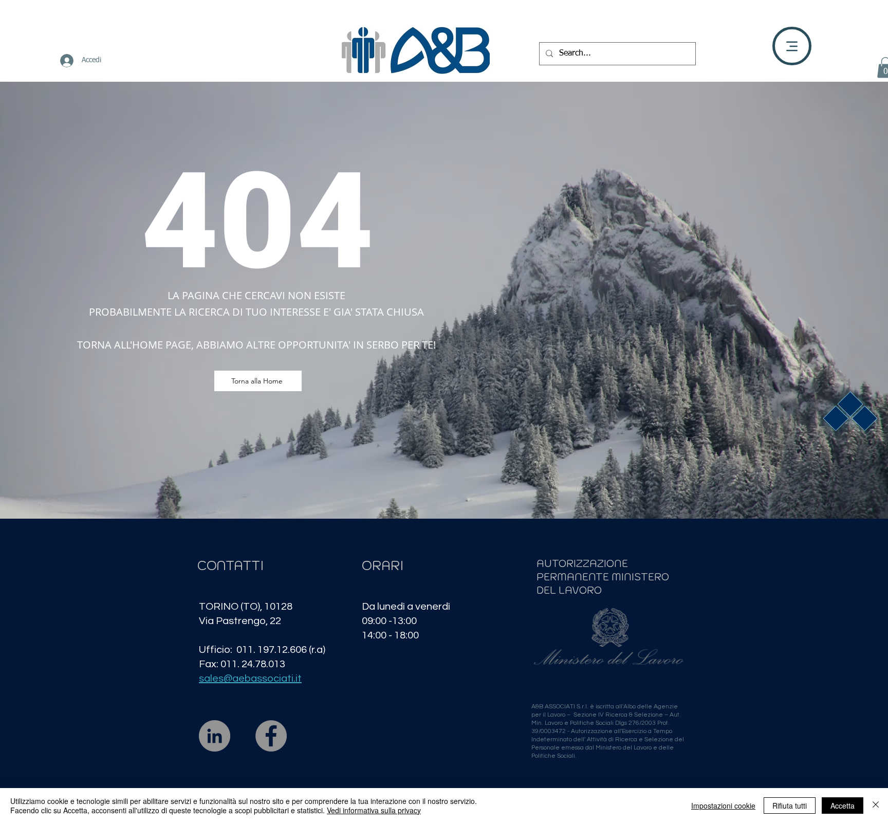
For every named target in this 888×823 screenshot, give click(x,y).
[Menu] (791, 46)
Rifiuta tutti (789, 805)
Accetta (842, 805)
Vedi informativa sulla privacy (374, 810)
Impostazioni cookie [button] (723, 805)
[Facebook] (271, 736)
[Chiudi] (875, 805)
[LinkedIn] (214, 736)
